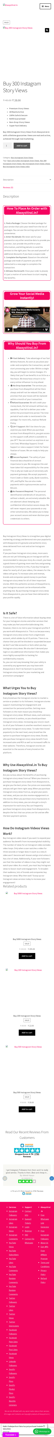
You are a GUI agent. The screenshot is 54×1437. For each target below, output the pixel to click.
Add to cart (22, 145)
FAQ (26, 1235)
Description (8, 179)
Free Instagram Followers (45, 1235)
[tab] (27, 180)
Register (28, 1231)
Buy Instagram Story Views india (16, 166)
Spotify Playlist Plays (12, 1389)
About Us (44, 1243)
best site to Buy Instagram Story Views (23, 160)
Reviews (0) (8, 187)
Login (27, 1227)
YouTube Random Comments (13, 1278)
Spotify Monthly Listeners (13, 1401)
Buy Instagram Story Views (22, 157)
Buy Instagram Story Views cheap (36, 163)
